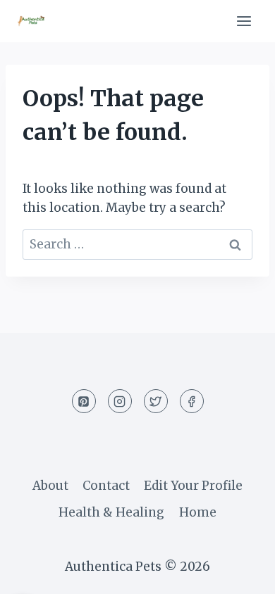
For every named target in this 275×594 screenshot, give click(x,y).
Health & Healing (111, 512)
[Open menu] (243, 20)
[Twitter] (156, 401)
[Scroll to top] (239, 572)
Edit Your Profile (193, 485)
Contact (106, 485)
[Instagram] (120, 401)
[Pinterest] (84, 401)
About (50, 485)
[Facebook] (192, 401)
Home (197, 512)
